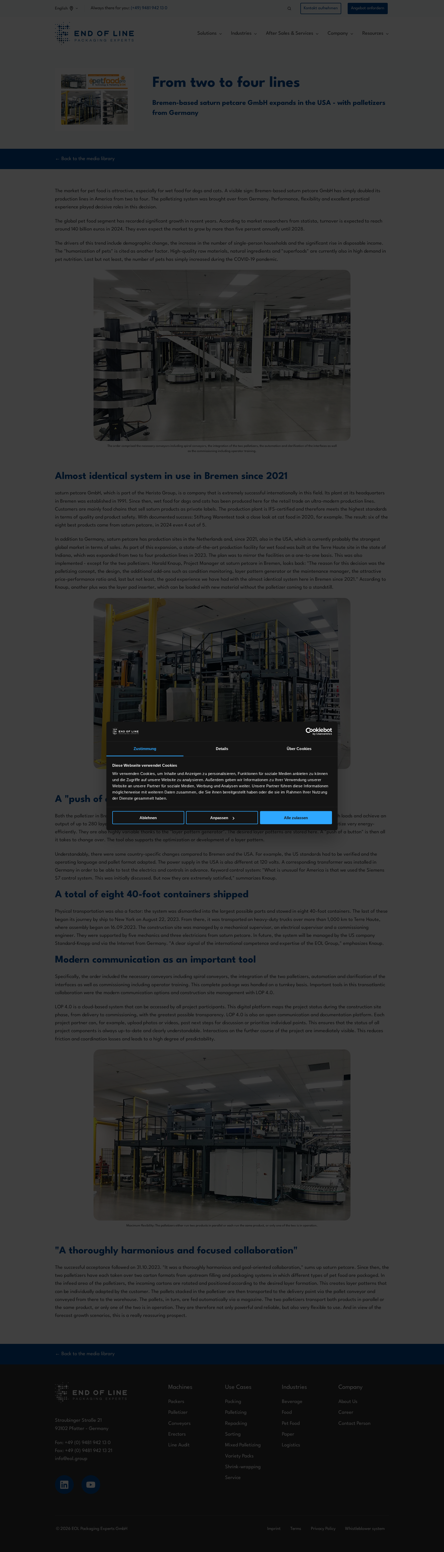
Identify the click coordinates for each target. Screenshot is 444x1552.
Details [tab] (222, 748)
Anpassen (219, 818)
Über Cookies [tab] (299, 748)
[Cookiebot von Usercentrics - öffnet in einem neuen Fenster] (309, 731)
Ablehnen (148, 818)
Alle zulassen (296, 818)
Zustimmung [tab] (145, 748)
